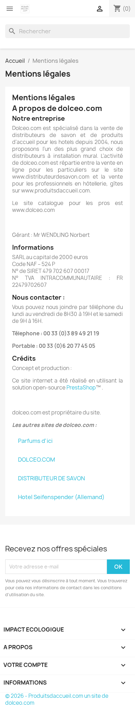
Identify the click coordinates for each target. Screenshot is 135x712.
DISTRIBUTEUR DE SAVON (51, 478)
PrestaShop (81, 387)
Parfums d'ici (35, 441)
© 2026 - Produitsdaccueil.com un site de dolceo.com (56, 699)
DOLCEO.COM (36, 459)
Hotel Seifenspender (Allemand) (61, 497)
